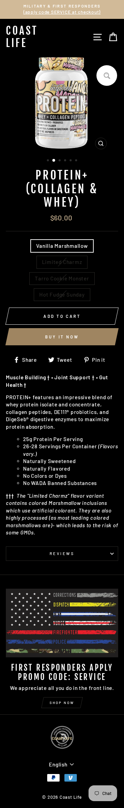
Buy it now (62, 336)
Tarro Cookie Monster (62, 278)
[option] (62, 9)
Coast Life (22, 36)
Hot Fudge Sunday (61, 294)
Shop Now (62, 703)
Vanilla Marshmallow (62, 246)
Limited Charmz (62, 262)
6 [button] (77, 161)
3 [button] (60, 161)
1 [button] (48, 161)
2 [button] (54, 160)
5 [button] (71, 161)
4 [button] (66, 161)
